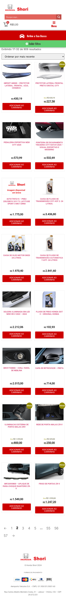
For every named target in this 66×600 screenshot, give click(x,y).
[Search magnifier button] (58, 17)
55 (48, 528)
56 (56, 528)
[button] (33, 43)
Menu (54, 26)
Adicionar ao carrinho (16, 106)
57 (6, 536)
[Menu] (54, 22)
